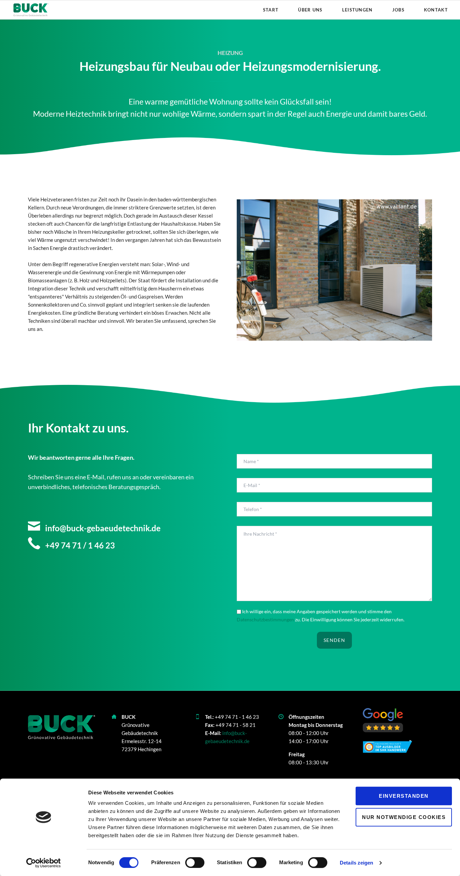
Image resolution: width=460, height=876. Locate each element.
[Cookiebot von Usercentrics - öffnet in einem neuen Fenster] (43, 863)
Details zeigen (356, 863)
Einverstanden (404, 796)
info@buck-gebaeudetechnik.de (102, 528)
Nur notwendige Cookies (404, 817)
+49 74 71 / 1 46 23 (79, 545)
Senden (334, 640)
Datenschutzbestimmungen (265, 619)
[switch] (187, 862)
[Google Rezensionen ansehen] (383, 720)
